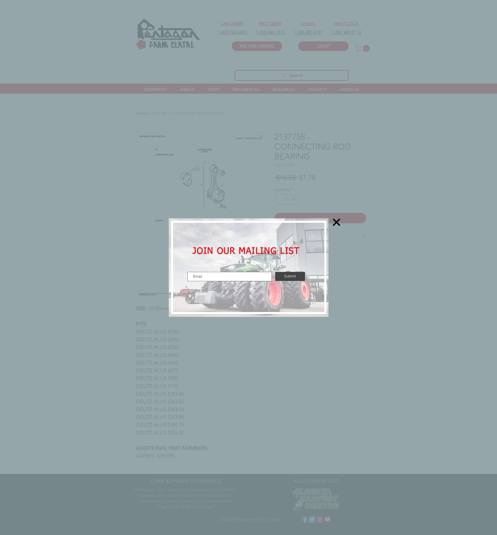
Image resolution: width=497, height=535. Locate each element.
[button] (336, 222)
